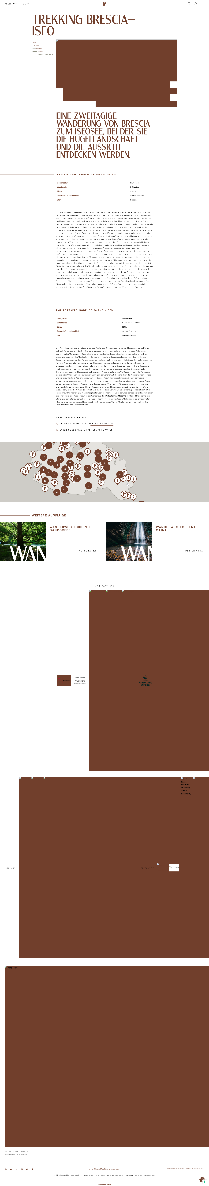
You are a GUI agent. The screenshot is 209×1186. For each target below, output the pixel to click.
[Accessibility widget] (202, 1179)
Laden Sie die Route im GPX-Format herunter (86, 423)
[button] (61, 449)
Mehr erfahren (88, 551)
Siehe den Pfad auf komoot (72, 417)
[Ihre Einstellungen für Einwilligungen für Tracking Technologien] (204, 1181)
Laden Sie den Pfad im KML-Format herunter (86, 430)
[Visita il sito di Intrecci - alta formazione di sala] (174, 867)
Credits (202, 1168)
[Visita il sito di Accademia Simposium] (162, 867)
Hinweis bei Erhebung (104, 1184)
